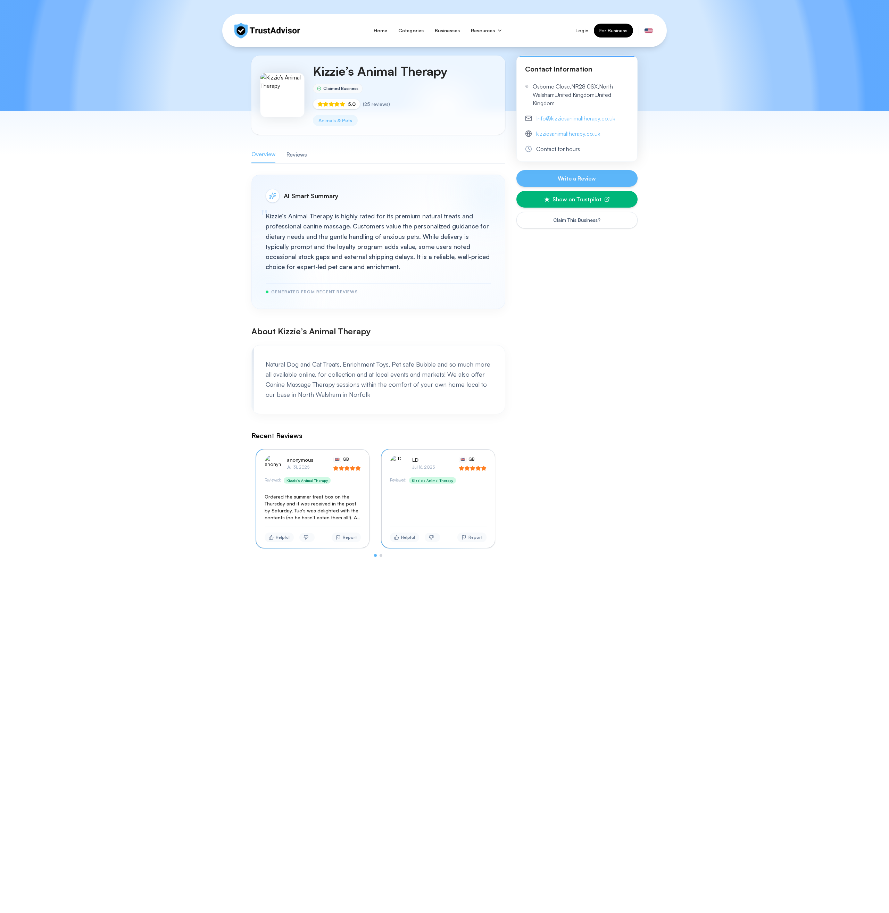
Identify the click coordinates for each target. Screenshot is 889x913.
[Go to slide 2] (381, 555)
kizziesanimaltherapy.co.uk (568, 133)
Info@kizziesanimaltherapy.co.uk (575, 118)
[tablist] (378, 155)
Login (581, 30)
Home (380, 30)
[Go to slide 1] (375, 555)
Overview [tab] (263, 154)
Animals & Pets (335, 120)
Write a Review (577, 178)
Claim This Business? (576, 220)
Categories (411, 30)
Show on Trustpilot (576, 199)
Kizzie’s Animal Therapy (307, 480)
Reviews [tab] (296, 154)
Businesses (447, 30)
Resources (483, 30)
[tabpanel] (378, 366)
